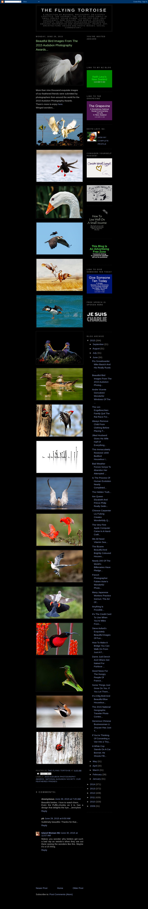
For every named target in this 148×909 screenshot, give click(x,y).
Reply (44, 811)
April (95, 766)
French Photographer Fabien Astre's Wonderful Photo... (100, 581)
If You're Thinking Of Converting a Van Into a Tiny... (101, 738)
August (96, 348)
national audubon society (60, 779)
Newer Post (41, 888)
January (97, 779)
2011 (93, 797)
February (97, 774)
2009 (93, 806)
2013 (93, 788)
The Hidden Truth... (101, 492)
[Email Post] (38, 773)
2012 (93, 793)
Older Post (78, 888)
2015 (93, 340)
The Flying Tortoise (74, 10)
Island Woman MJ (50, 833)
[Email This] (41, 774)
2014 (93, 784)
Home (60, 888)
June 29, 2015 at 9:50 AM (57, 818)
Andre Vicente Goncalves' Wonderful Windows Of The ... (101, 396)
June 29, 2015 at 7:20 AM (68, 799)
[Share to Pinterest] (50, 774)
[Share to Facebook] (48, 774)
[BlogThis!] (43, 774)
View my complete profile (103, 141)
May (95, 761)
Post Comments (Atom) (61, 894)
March (96, 770)
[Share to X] (46, 774)
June (95, 357)
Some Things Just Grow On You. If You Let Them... (101, 688)
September (98, 344)
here (60, 104)
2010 (93, 801)
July (95, 353)
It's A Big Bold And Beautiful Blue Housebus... (101, 699)
